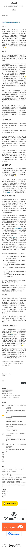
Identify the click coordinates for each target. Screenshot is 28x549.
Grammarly (13, 333)
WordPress (20, 477)
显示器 (24, 482)
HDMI (22, 467)
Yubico (24, 477)
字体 (14, 479)
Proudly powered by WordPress (9, 544)
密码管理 (17, 479)
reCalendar (4, 471)
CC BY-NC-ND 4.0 (5, 546)
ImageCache (4, 469)
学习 (17, 361)
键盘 (21, 485)
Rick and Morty (18, 228)
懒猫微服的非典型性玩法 (7, 391)
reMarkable (9, 471)
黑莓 (23, 485)
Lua (16, 469)
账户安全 (8, 485)
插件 (18, 481)
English (3, 375)
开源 (21, 479)
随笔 (3, 461)
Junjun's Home (5, 491)
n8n (21, 469)
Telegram (14, 474)
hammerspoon (18, 467)
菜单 (14, 9)
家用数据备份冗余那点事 (7, 390)
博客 (12, 334)
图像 (12, 479)
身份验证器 (12, 485)
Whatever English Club (9, 477)
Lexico (8, 192)
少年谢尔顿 (13, 237)
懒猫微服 (11, 481)
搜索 (3, 380)
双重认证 (9, 479)
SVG (15, 471)
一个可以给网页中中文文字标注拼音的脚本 (11, 395)
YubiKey (3, 479)
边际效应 (4, 493)
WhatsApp (16, 477)
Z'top (3, 496)
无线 (22, 482)
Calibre (7, 467)
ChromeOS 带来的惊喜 (7, 393)
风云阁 (14, 3)
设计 (3, 459)
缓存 (2, 485)
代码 (3, 454)
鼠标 (2, 486)
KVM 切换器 (9, 469)
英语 (6, 365)
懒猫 (4, 481)
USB (24, 474)
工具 (3, 458)
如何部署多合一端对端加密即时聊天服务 (10, 397)
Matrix (18, 469)
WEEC (13, 363)
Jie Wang (8, 405)
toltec (17, 474)
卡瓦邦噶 (4, 495)
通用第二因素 (17, 485)
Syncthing (7, 474)
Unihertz (21, 474)
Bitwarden (4, 467)
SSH (13, 471)
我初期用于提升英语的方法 (11, 23)
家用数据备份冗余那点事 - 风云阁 (13, 425)
